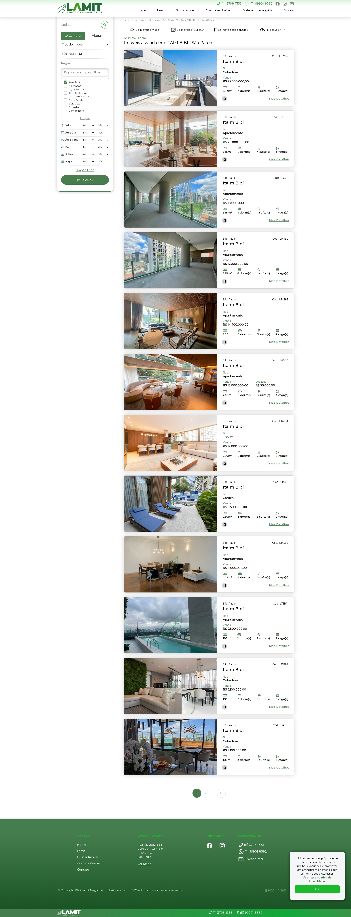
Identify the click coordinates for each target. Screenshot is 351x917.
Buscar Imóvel (185, 10)
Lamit (161, 10)
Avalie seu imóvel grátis (257, 10)
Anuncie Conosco (90, 863)
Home (141, 10)
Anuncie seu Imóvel (218, 10)
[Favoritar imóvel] (224, 98)
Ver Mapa (144, 864)
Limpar (85, 118)
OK (317, 889)
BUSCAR (83, 180)
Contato (289, 10)
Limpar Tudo (85, 170)
